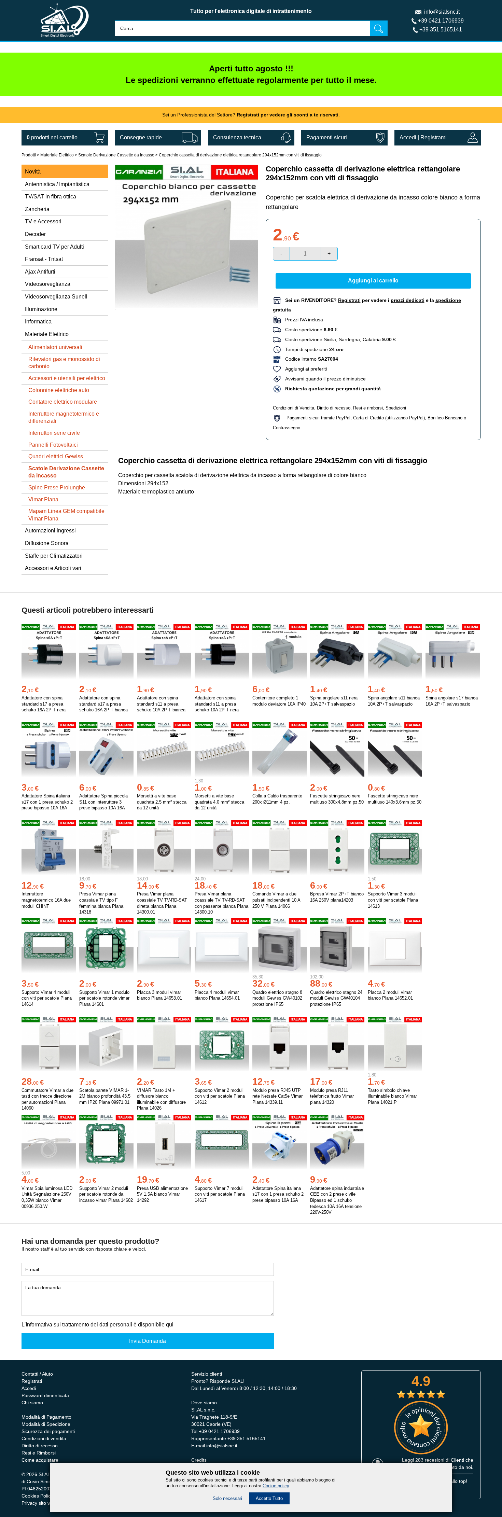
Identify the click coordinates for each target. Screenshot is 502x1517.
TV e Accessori (43, 221)
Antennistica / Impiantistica (57, 184)
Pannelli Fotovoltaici (53, 445)
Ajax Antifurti (40, 272)
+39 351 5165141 (440, 29)
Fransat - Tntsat (44, 259)
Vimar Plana (43, 499)
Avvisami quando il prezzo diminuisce (323, 378)
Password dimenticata (45, 1395)
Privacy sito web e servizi (48, 1503)
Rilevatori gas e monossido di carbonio (64, 363)
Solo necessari (227, 1498)
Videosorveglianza (47, 284)
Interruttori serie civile (54, 433)
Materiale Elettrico (57, 155)
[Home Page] (64, 39)
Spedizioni (396, 407)
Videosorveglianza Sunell (56, 297)
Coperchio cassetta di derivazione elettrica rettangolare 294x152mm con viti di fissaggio (240, 155)
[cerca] (378, 28)
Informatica (38, 321)
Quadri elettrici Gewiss (55, 456)
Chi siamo (32, 1402)
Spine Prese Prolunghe (56, 487)
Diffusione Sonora (47, 543)
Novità (33, 172)
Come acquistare (40, 1460)
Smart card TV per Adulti (54, 247)
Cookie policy (276, 1485)
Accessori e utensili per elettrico (66, 378)
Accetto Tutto (269, 1498)
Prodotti (29, 155)
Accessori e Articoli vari (53, 568)
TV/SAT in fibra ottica (50, 196)
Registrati (32, 1381)
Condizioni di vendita (44, 1438)
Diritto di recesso (333, 407)
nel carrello (52, 137)
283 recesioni (429, 1460)
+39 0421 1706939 (441, 21)
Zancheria (37, 209)
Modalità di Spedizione (46, 1424)
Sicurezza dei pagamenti (48, 1431)
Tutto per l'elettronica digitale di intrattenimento (251, 11)
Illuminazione (41, 309)
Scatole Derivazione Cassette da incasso (116, 155)
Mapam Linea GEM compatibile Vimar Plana (66, 514)
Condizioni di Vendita (293, 407)
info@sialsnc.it (442, 12)
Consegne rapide (141, 137)
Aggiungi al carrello (373, 280)
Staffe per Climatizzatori (54, 556)
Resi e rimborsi (368, 407)
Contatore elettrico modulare (62, 402)
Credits (199, 1460)
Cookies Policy (37, 1496)
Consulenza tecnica (237, 137)
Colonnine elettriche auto (58, 390)
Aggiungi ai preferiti (304, 369)
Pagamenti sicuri (326, 137)
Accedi (408, 137)
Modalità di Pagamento (46, 1417)
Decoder (35, 234)
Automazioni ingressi (50, 530)
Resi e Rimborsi (39, 1453)
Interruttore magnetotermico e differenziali (63, 417)
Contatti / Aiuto (37, 1374)
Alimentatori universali (55, 347)
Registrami (433, 137)
